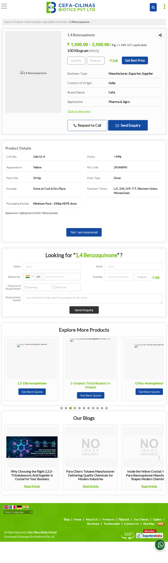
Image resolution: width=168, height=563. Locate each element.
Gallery (157, 519)
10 (102, 408)
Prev (9, 457)
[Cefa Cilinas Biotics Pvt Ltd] (71, 8)
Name (17, 266)
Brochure (93, 523)
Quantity (97, 277)
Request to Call (89, 125)
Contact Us (131, 523)
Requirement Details (13, 299)
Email (99, 266)
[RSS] (161, 523)
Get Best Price (135, 60)
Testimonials (111, 523)
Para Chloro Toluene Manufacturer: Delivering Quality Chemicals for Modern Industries (45, 475)
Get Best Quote (40, 395)
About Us (92, 519)
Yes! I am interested (84, 232)
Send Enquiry (130, 125)
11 (106, 408)
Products (19, 22)
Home (7, 22)
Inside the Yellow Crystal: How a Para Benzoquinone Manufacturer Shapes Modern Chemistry (104, 475)
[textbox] (96, 60)
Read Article (45, 486)
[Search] (153, 7)
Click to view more (78, 111)
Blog (67, 519)
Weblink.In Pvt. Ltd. (44, 536)
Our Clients (141, 519)
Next (158, 457)
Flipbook (124, 519)
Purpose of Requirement (13, 287)
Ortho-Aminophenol (100, 383)
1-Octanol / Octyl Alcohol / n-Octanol (41, 385)
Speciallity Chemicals (55, 22)
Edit (115, 60)
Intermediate (33, 22)
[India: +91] (28, 276)
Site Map (148, 523)
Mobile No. (14, 277)
